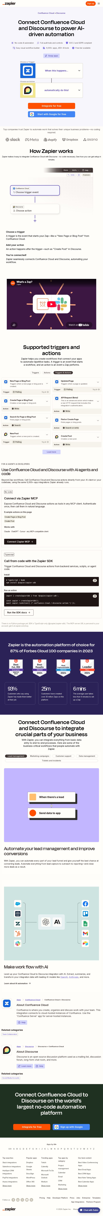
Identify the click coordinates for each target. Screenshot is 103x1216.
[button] (51, 114)
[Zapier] (9, 3)
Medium (44, 1182)
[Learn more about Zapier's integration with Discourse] (7, 1050)
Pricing (42, 1198)
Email (60, 1177)
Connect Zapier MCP (18, 541)
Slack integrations (10, 1162)
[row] (21, 188)
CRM (60, 1181)
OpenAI (64, 977)
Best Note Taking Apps (87, 1178)
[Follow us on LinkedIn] (18, 1200)
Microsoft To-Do (47, 1171)
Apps (19, 1000)
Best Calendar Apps (86, 1182)
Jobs (78, 1198)
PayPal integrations (10, 1178)
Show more (7, 1186)
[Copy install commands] (95, 580)
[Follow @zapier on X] (22, 1200)
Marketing (62, 1185)
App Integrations (77, 1202)
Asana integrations (10, 1182)
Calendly (44, 1167)
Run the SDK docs (17, 612)
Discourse (60, 13)
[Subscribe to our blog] (31, 1200)
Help (23, 1022)
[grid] (21, 188)
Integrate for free (51, 106)
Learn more (26, 1066)
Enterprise (86, 1198)
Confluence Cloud (46, 13)
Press (72, 1198)
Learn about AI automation (16, 983)
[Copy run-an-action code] (95, 596)
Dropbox (29, 1162)
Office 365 (30, 1182)
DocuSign (30, 1174)
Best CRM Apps (84, 1174)
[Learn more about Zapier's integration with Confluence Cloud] (7, 1003)
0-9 (10, 1149)
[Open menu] (98, 3)
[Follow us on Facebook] (13, 1200)
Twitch (43, 1162)
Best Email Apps (84, 1170)
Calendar (61, 1173)
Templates (96, 1198)
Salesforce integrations (12, 1167)
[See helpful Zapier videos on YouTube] (27, 1200)
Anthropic (74, 977)
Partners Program (93, 1202)
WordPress (30, 1178)
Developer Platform (60, 1198)
